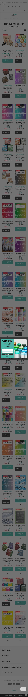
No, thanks (7, 356)
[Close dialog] (26, 339)
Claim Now (7, 354)
